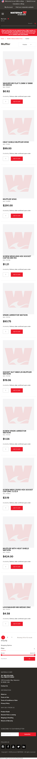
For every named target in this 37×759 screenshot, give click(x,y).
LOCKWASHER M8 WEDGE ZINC (17, 607)
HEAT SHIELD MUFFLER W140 (16, 142)
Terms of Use (5, 697)
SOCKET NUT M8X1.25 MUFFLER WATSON (17, 373)
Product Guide (5, 712)
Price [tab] (2, 648)
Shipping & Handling (7, 718)
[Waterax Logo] (18, 13)
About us (3, 694)
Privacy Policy (5, 703)
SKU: (4, 87)
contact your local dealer (20, 34)
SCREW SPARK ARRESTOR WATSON (14, 432)
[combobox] (18, 23)
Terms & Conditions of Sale (9, 700)
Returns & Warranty (7, 721)
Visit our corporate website (24, 7)
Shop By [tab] (4, 641)
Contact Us (4, 686)
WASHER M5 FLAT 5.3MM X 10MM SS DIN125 (18, 84)
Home (2, 38)
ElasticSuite (19, 758)
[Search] (35, 23)
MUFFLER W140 (10, 199)
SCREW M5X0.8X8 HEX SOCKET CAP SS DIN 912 (17, 257)
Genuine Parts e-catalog (8, 715)
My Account (9, 7)
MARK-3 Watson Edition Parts (15, 38)
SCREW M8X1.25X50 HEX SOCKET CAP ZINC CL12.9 (18, 490)
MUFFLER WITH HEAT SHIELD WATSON (16, 549)
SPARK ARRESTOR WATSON (15, 315)
